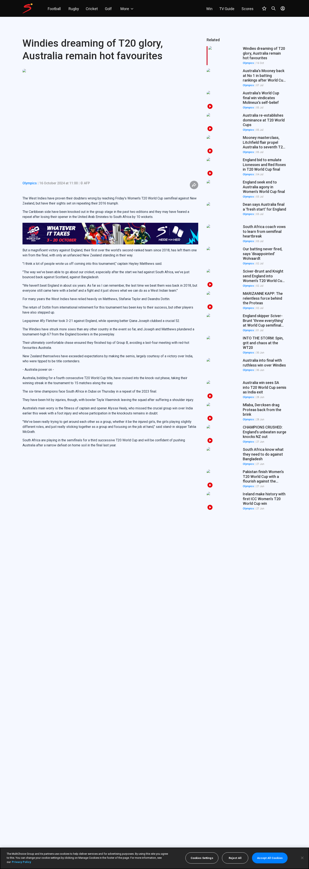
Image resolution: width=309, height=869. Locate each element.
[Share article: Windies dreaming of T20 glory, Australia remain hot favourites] (194, 185)
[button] (247, 78)
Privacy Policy (21, 862)
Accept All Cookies (270, 858)
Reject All (235, 858)
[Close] (302, 857)
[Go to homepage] (27, 8)
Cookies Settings (202, 858)
